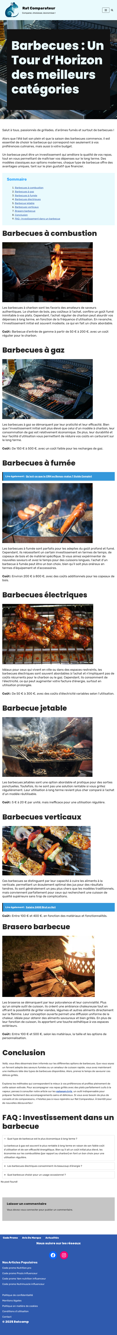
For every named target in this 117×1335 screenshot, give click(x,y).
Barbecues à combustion (29, 187)
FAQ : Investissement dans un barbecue (37, 218)
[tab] (58, 1148)
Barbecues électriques (28, 199)
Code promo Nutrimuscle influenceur (23, 1284)
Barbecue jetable (24, 203)
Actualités (52, 1237)
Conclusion (21, 214)
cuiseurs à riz (64, 1091)
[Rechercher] (112, 10)
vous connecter (29, 1209)
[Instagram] (64, 1255)
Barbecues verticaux (27, 207)
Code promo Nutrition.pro (16, 1267)
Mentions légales (11, 1300)
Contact (6, 1316)
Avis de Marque (31, 1237)
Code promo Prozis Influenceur (19, 1273)
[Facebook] (53, 1255)
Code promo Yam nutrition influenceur (24, 1278)
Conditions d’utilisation (15, 1311)
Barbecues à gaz (24, 191)
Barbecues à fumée (26, 195)
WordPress (70, 1331)
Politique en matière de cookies (20, 1306)
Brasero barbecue (25, 211)
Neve (44, 1331)
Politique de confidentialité (17, 1295)
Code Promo (10, 1237)
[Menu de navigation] (105, 10)
